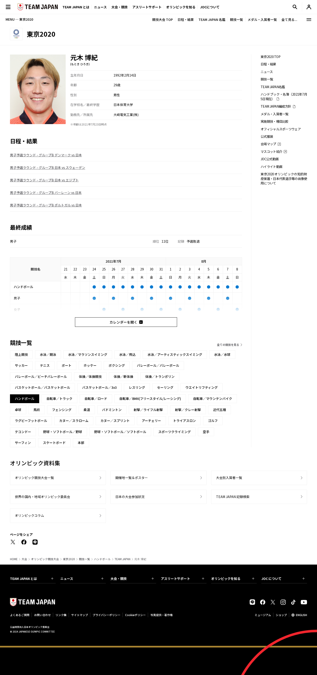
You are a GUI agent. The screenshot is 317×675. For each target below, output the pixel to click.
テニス (45, 365)
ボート (66, 365)
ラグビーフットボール (31, 420)
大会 (24, 559)
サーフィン (23, 442)
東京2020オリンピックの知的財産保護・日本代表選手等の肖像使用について (284, 178)
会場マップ (268, 144)
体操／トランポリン (160, 376)
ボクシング (117, 365)
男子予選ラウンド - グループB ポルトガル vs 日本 (46, 205)
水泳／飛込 (127, 354)
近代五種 (219, 409)
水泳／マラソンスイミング (87, 354)
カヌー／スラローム (73, 420)
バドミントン (112, 409)
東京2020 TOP (270, 57)
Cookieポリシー (135, 615)
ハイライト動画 (271, 166)
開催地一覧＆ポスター (131, 477)
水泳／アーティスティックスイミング (175, 354)
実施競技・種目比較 (274, 121)
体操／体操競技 (90, 376)
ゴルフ (213, 420)
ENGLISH (301, 615)
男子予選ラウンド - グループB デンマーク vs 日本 (46, 155)
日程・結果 (186, 19)
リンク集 (61, 615)
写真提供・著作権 (161, 615)
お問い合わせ (42, 615)
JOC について (271, 578)
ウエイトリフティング (201, 387)
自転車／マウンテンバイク (212, 398)
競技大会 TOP (162, 19)
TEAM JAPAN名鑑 (273, 87)
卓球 (18, 409)
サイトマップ (79, 615)
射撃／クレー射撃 (188, 409)
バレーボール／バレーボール (158, 365)
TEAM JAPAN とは (23, 578)
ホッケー (90, 365)
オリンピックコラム (29, 515)
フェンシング (61, 409)
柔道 (87, 409)
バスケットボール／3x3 (99, 387)
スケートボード (54, 442)
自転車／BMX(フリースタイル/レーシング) (150, 398)
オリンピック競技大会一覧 (34, 477)
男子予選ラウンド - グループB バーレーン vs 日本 (46, 192)
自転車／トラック (59, 398)
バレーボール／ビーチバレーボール (41, 376)
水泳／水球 (222, 354)
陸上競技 (21, 354)
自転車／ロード (95, 398)
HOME (14, 559)
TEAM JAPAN (122, 559)
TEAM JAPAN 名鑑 (211, 19)
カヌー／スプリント (115, 420)
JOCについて (210, 7)
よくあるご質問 (19, 615)
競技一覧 (236, 19)
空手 (206, 431)
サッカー (21, 365)
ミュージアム (263, 615)
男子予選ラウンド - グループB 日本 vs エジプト (44, 180)
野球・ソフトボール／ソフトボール (120, 431)
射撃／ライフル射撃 (148, 409)
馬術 (36, 409)
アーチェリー (151, 420)
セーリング (165, 387)
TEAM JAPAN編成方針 (276, 106)
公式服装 (267, 136)
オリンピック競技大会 (45, 559)
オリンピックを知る (180, 7)
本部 (81, 442)
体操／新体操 (123, 376)
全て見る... (289, 19)
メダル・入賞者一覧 (262, 19)
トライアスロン (184, 420)
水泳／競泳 (48, 354)
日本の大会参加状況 (130, 496)
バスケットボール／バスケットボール (42, 387)
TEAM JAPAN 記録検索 (232, 496)
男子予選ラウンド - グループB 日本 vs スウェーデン (47, 167)
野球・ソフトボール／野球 (62, 431)
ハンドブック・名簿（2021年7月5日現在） (284, 96)
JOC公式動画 (269, 159)
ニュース (100, 7)
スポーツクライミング (174, 431)
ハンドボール (102, 559)
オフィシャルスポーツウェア (281, 129)
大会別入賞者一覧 (229, 477)
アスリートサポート (147, 7)
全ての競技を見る (228, 345)
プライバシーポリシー (106, 615)
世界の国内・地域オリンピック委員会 (42, 496)
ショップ (281, 615)
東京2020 (69, 559)
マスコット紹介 (271, 151)
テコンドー (23, 431)
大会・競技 (118, 578)
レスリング (137, 387)
